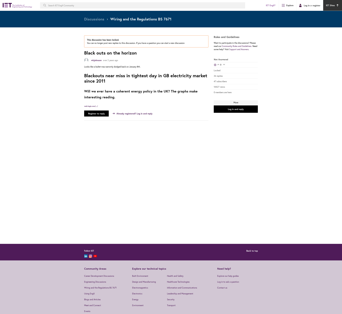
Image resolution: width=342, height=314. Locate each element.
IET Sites (330, 5)
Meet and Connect (92, 305)
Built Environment (140, 275)
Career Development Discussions (99, 275)
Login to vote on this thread (218, 65)
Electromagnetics (140, 287)
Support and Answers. (239, 49)
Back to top (252, 250)
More (236, 102)
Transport (171, 305)
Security (170, 299)
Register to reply (96, 113)
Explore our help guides (228, 275)
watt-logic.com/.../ (91, 106)
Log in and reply (236, 109)
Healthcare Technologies (178, 281)
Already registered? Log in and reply (134, 113)
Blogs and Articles (92, 299)
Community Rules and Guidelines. (237, 46)
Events (87, 311)
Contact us (222, 287)
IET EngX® (270, 5)
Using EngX (89, 293)
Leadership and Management (180, 293)
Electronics (137, 293)
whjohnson (96, 60)
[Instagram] (90, 256)
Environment (137, 305)
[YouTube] (95, 256)
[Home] (17, 5)
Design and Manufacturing (144, 281)
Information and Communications (182, 287)
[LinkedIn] (86, 256)
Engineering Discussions (95, 281)
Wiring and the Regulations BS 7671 (100, 287)
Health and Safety (175, 275)
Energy (135, 299)
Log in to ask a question (228, 281)
